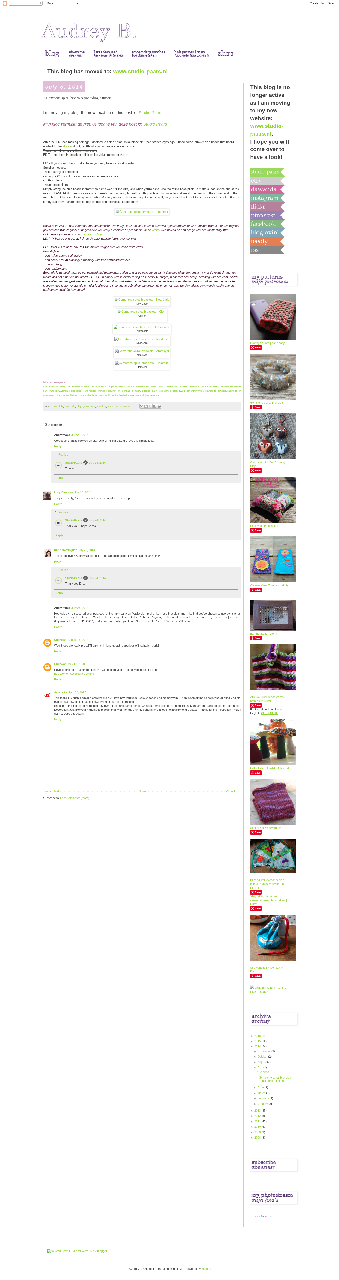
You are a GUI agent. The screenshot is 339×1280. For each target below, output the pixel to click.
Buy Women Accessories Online (74, 673)
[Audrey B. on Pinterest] (267, 215)
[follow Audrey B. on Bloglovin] (267, 232)
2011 (258, 1121)
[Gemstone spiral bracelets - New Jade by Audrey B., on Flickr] (142, 299)
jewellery (101, 406)
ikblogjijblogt (75, 391)
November (264, 1051)
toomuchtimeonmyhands (148, 395)
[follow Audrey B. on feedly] (267, 241)
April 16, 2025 (77, 692)
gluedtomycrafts (210, 386)
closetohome (158, 386)
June (261, 1087)
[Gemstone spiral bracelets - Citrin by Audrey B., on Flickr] (142, 311)
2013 (258, 1110)
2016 (258, 1035)
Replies (63, 454)
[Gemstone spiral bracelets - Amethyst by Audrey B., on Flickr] (142, 351)
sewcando (210, 391)
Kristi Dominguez (65, 550)
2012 (258, 1116)
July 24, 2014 (97, 462)
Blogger (206, 1269)
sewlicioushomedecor (229, 391)
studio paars (114, 406)
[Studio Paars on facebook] (267, 223)
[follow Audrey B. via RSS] (267, 250)
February (264, 1098)
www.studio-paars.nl (140, 71)
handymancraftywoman (55, 391)
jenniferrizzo (90, 391)
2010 (258, 1126)
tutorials (127, 406)
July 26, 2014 (79, 607)
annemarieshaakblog (54, 386)
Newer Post (51, 791)
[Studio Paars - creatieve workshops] (267, 172)
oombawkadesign (141, 391)
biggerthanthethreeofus (121, 386)
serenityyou (179, 391)
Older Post (232, 791)
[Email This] (141, 406)
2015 (258, 1041)
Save (258, 347)
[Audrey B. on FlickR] (267, 206)
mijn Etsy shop (92, 234)
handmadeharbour (231, 386)
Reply (58, 446)
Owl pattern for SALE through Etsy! (268, 464)
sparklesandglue (52, 395)
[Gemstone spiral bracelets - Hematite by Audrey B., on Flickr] (142, 363)
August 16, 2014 (78, 639)
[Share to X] (150, 406)
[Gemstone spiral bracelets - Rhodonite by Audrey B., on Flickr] (141, 339)
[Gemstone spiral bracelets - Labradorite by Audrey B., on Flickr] (142, 327)
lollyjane (126, 391)
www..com (263, 1216)
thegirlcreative (110, 395)
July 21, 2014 (79, 435)
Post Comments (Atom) (74, 798)
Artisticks (60, 692)
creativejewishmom (189, 386)
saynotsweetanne (161, 391)
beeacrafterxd (99, 386)
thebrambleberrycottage (74, 395)
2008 (258, 1137)
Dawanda (70, 406)
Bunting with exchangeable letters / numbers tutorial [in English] (267, 884)
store (65, 146)
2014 (258, 1046)
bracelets (58, 406)
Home (142, 791)
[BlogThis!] (146, 406)
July (260, 1067)
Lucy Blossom (63, 492)
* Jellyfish (263, 1072)
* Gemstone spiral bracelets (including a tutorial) (274, 1079)
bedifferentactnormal (78, 386)
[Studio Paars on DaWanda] (267, 189)
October (263, 1056)
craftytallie (172, 386)
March (262, 1093)
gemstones (89, 406)
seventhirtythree (195, 391)
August (262, 1062)
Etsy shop (82, 150)
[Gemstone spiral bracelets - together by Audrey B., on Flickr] (142, 211)
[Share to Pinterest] (159, 406)
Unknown (60, 639)
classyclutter (142, 386)
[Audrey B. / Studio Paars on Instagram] (267, 198)
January (263, 1104)
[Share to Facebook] (154, 406)
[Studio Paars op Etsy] (267, 180)
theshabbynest (127, 395)
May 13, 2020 (76, 664)
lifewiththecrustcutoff (109, 391)
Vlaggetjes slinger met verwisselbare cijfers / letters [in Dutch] (269, 900)
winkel (156, 230)
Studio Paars (150, 112)
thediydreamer (95, 395)
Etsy (79, 406)
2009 (258, 1132)
